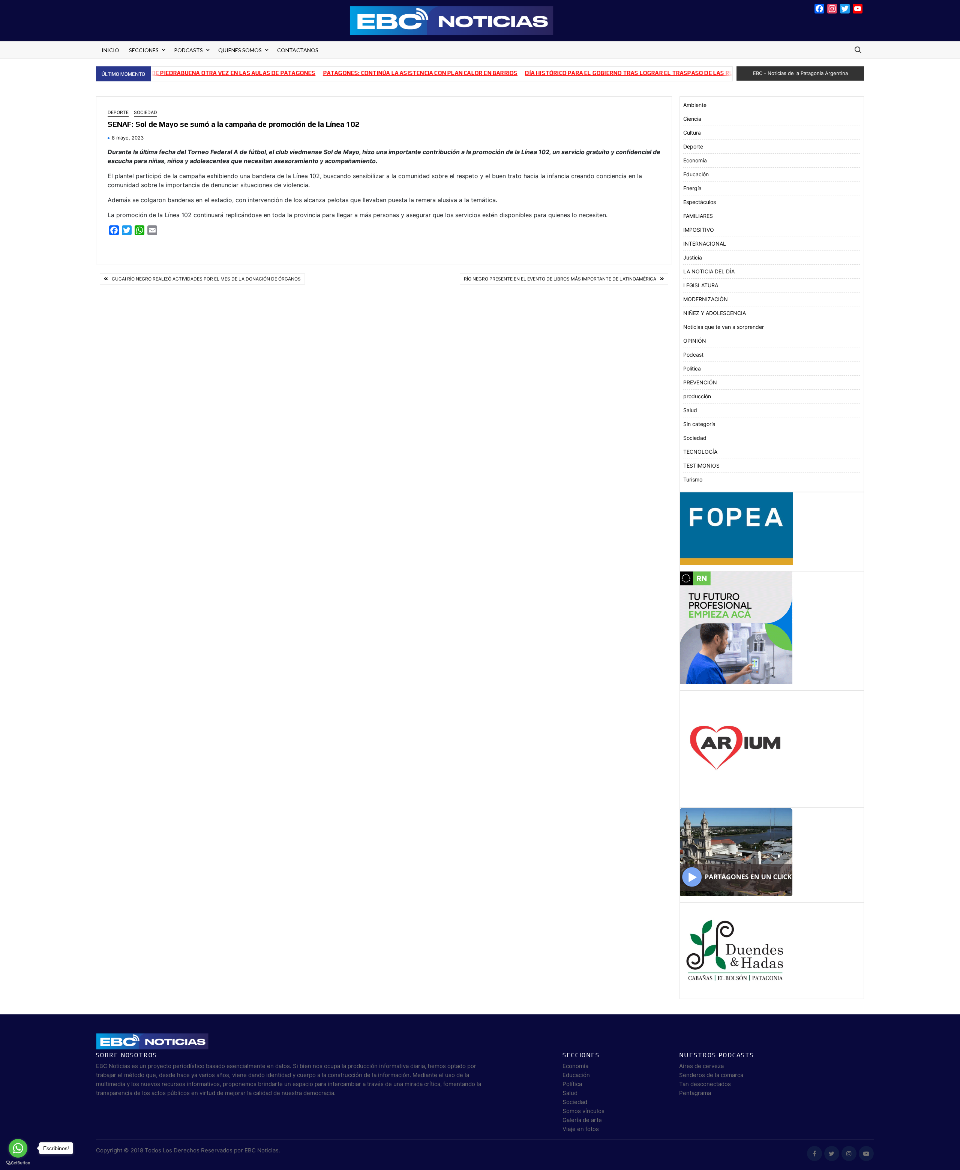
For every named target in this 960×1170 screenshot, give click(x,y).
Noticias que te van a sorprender (723, 327)
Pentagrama (695, 1092)
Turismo (692, 479)
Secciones (144, 50)
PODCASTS (188, 50)
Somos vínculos (583, 1110)
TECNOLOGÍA (700, 451)
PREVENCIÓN (700, 382)
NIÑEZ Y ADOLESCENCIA (714, 313)
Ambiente (694, 105)
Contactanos (297, 50)
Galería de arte (582, 1120)
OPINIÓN (694, 341)
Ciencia (692, 119)
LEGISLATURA (700, 285)
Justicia (692, 257)
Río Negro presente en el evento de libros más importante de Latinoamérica (560, 279)
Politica (692, 368)
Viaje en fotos (580, 1128)
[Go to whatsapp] (18, 1148)
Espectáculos (699, 202)
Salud (690, 410)
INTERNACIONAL (704, 243)
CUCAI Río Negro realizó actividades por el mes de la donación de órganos (206, 279)
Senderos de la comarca (711, 1074)
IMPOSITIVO (698, 229)
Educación (696, 174)
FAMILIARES (698, 216)
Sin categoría (699, 424)
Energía (692, 188)
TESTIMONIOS (701, 465)
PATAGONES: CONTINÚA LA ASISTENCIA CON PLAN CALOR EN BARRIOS (388, 73)
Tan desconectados (705, 1084)
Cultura (692, 132)
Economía (695, 160)
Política (572, 1084)
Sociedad (145, 112)
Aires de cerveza (701, 1066)
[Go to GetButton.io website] (18, 1162)
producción (697, 396)
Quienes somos (240, 50)
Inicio (110, 50)
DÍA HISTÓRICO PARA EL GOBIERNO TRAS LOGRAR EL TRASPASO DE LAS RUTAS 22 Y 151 (615, 73)
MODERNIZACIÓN (705, 299)
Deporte (118, 112)
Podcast (693, 354)
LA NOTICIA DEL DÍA (709, 271)
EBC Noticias (261, 1150)
